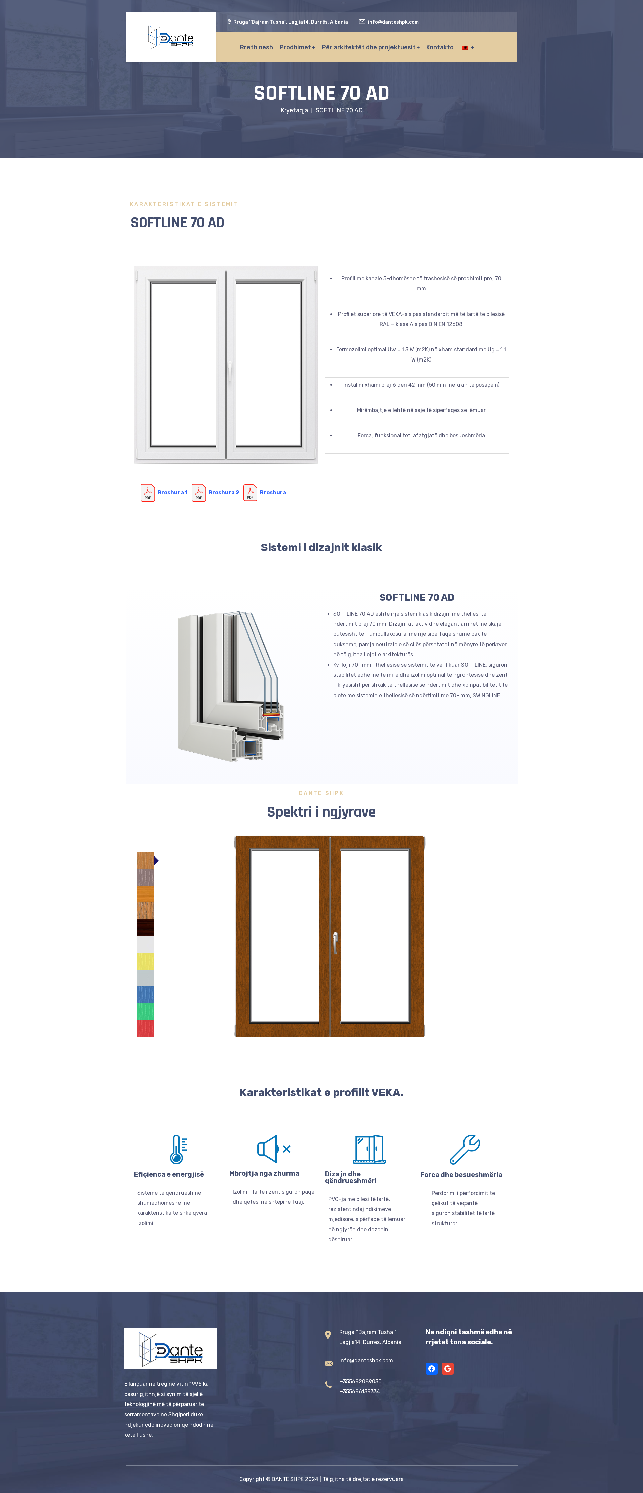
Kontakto (440, 47)
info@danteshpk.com (366, 1360)
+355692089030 (360, 1381)
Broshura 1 (173, 492)
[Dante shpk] (171, 37)
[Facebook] (432, 1369)
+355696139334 (359, 1391)
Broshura (273, 492)
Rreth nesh (256, 47)
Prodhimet (295, 47)
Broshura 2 (224, 492)
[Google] (448, 1369)
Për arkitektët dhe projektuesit (369, 47)
